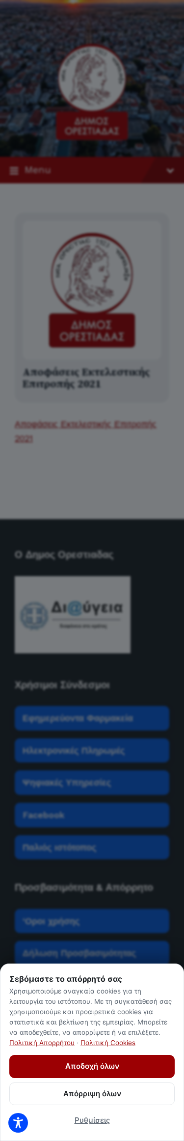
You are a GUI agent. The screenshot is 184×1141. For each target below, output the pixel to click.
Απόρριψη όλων (92, 1093)
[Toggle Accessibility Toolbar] (18, 1123)
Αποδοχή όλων (92, 1066)
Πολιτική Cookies (107, 1043)
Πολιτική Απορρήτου (42, 1043)
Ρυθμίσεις (92, 1120)
